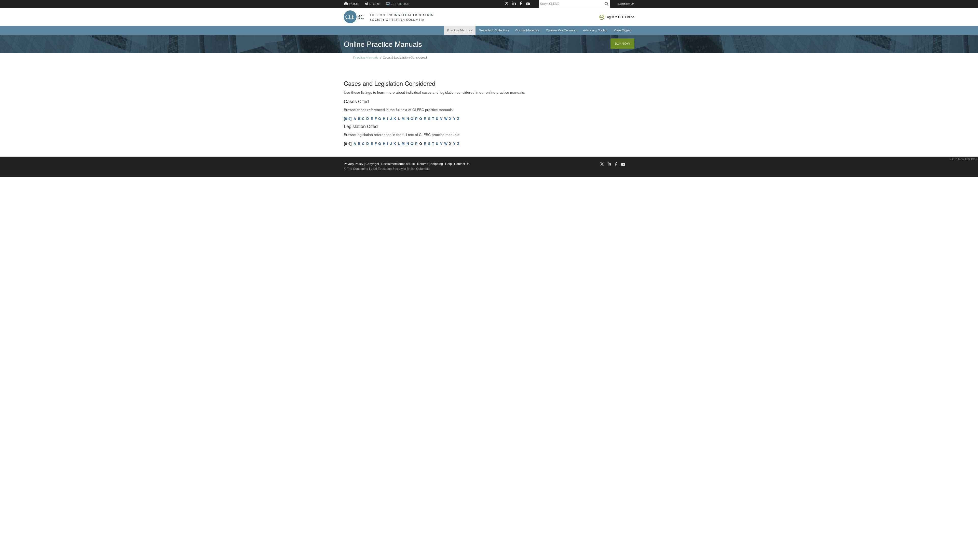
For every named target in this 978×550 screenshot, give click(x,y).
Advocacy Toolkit (595, 30)
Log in (619, 17)
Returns (422, 164)
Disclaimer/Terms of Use (398, 164)
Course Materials (527, 30)
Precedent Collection (494, 30)
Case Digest (622, 30)
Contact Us (626, 4)
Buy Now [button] (622, 43)
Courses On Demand (561, 30)
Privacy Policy (353, 164)
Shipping (436, 164)
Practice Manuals (459, 30)
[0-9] (348, 118)
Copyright (372, 164)
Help (448, 164)
